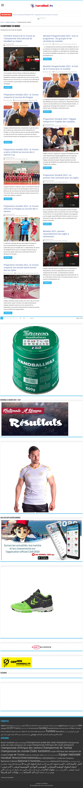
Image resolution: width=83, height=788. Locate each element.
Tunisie (50, 731)
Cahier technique (20, 743)
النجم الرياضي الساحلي (44, 734)
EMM (80, 725)
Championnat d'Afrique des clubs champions (53, 745)
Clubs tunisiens (40, 751)
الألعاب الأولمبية (64, 764)
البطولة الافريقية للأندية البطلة (47, 764)
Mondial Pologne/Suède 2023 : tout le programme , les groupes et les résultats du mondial (60, 38)
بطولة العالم (49, 769)
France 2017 (24, 728)
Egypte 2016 (67, 725)
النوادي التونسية (28, 766)
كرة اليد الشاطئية (44, 772)
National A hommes (29, 760)
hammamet (34, 728)
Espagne (3, 728)
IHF (69, 728)
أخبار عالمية (76, 763)
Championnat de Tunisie (57, 747)
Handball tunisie (63, 728)
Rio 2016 (27, 731)
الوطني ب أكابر (68, 770)
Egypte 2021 (74, 725)
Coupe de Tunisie (48, 725)
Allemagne (10, 725)
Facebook (3, 673)
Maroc (73, 728)
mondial (78, 728)
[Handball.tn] (41, 5)
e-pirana (38, 783)
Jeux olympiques (46, 758)
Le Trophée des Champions (64, 758)
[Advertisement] (41, 697)
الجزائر (66, 731)
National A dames (9, 761)
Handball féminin (53, 728)
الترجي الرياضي (73, 731)
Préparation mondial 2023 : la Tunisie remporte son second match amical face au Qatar (21, 267)
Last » (32, 318)
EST (12, 728)
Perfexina (44, 783)
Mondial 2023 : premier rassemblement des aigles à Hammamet (56, 234)
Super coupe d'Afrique (10, 764)
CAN (30, 725)
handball (43, 728)
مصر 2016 (18, 734)
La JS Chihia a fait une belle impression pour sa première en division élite (33, 14)
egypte (61, 726)
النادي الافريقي (57, 734)
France (17, 728)
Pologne (12, 731)
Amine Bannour (17, 725)
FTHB (28, 728)
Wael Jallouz (59, 731)
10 (20, 318)
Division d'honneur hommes (51, 755)
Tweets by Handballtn (7, 777)
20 (24, 318)
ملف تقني (21, 772)
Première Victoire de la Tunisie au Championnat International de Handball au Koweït (19, 38)
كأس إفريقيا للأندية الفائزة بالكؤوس (32, 770)
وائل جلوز (3, 734)
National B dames (45, 761)
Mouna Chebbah (5, 731)
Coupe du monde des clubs (34, 755)
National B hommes (59, 761)
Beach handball (7, 742)
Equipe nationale (10, 22)
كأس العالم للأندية (9, 770)
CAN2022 (40, 725)
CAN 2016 (34, 725)
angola (24, 725)
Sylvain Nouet (41, 731)
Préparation (18, 731)
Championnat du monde (11, 45)
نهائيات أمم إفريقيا (9, 772)
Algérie (4, 725)
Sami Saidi (34, 731)
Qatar (23, 731)
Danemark (55, 725)
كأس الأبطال (18, 770)
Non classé (71, 761)
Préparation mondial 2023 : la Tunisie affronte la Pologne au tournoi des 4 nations (21, 209)
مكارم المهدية (10, 734)
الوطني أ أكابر (13, 767)
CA (27, 725)
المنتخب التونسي (47, 766)
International (29, 757)
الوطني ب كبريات (59, 770)
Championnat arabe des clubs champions (46, 742)
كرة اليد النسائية (25, 734)
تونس (33, 734)
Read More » (8, 87)
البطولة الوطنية (64, 767)
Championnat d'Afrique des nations (21, 747)
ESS (8, 728)
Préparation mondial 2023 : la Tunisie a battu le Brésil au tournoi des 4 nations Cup (21, 152)
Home (2, 22)
